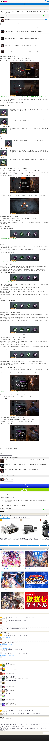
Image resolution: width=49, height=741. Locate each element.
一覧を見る (46, 515)
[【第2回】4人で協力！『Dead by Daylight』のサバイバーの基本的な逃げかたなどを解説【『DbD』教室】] (19, 472)
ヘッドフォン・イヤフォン (5, 517)
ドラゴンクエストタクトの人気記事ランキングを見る (7, 655)
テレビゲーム (25, 517)
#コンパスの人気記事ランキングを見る (5, 637)
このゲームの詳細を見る (9, 480)
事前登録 (21, 8)
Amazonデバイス (19, 517)
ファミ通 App (3, 1)
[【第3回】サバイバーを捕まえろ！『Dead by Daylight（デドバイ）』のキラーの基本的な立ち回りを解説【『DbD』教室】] (22, 462)
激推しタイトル (26, 8)
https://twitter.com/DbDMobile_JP (9, 497)
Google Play (24, 489)
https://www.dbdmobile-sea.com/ (9, 496)
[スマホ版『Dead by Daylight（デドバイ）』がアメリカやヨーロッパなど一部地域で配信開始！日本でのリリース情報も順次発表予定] (23, 467)
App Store (24, 486)
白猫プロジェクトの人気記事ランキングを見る (6, 644)
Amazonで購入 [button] (10, 545)
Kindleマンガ (13, 517)
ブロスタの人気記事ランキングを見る (5, 648)
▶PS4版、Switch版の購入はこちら (6, 455)
